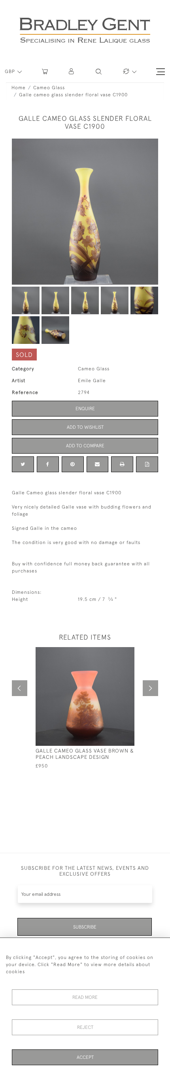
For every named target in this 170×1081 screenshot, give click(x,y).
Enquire (85, 408)
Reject (85, 1027)
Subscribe (84, 927)
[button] (72, 71)
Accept (85, 1057)
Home (18, 87)
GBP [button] (11, 71)
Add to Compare (85, 446)
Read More (85, 997)
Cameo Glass (49, 87)
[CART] (45, 71)
